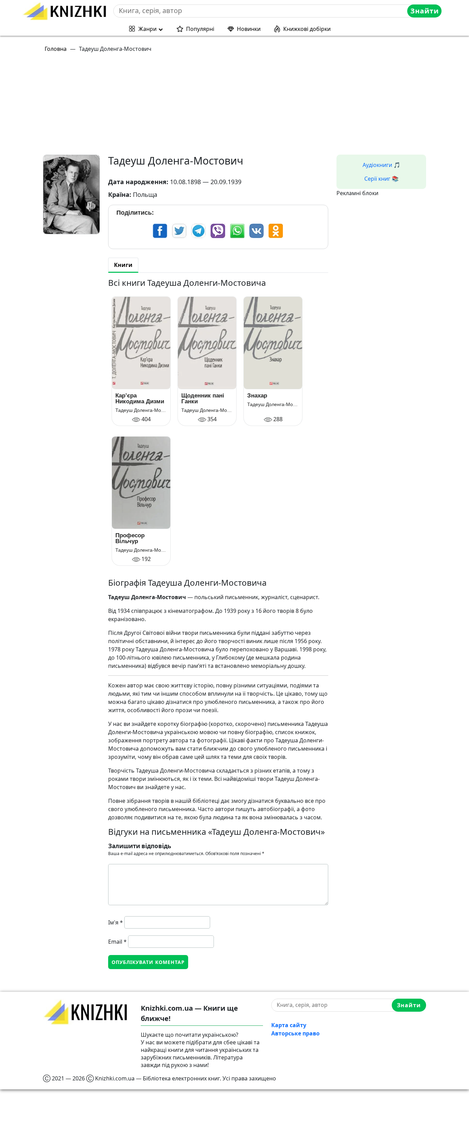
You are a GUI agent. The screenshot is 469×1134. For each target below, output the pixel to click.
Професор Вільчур (130, 538)
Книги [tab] (123, 265)
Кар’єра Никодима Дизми (139, 398)
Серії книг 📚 (381, 178)
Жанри (147, 29)
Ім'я (115, 922)
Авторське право (295, 1033)
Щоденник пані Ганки (202, 398)
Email (117, 941)
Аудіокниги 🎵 (381, 165)
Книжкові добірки (307, 29)
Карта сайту (288, 1025)
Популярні (200, 29)
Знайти (424, 10)
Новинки (249, 29)
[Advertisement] (238, 106)
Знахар (257, 395)
